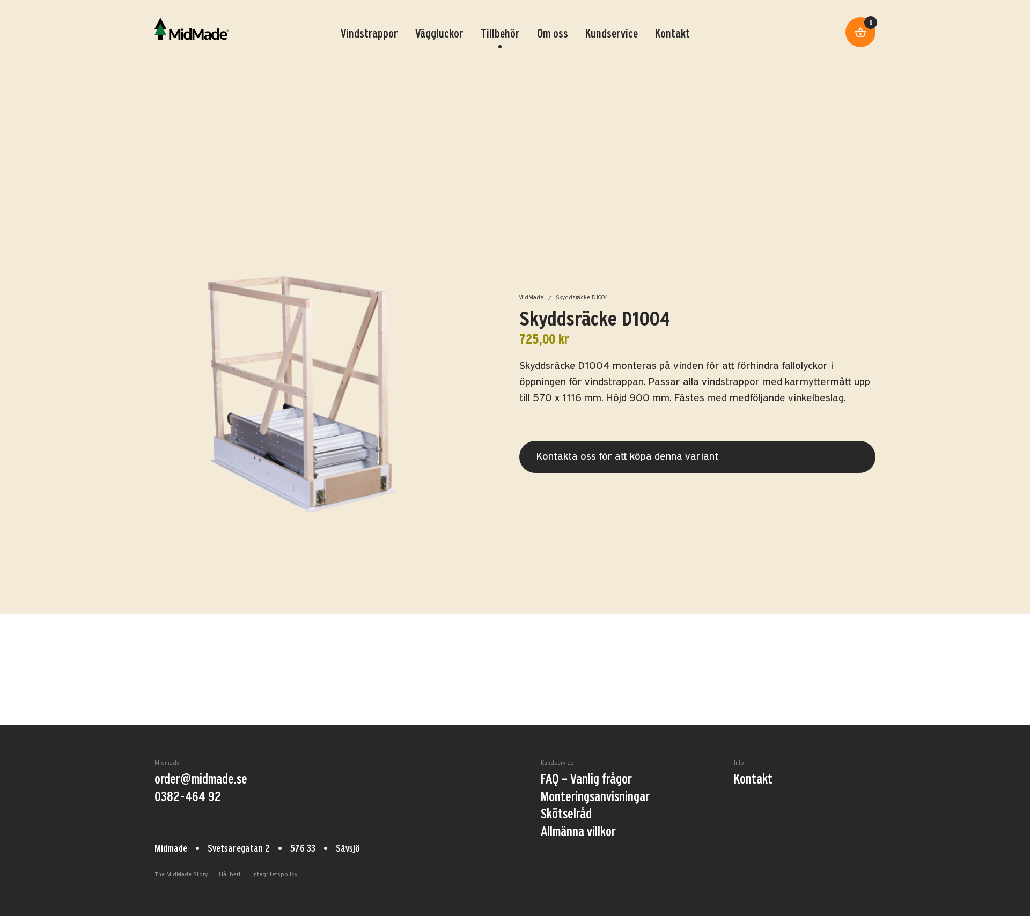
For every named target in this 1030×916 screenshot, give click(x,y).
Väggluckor (439, 34)
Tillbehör (500, 34)
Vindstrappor (369, 34)
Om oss (552, 34)
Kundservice (611, 34)
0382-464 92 (187, 798)
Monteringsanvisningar (595, 798)
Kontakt (672, 34)
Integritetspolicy (274, 875)
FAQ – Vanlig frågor (586, 780)
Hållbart (230, 875)
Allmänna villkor (578, 832)
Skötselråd (566, 815)
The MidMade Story (181, 875)
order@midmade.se (200, 780)
